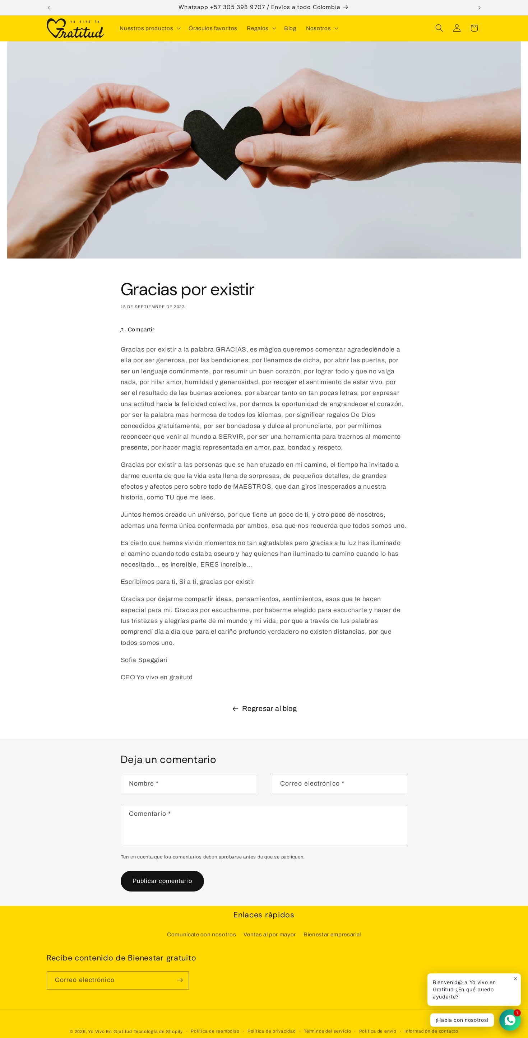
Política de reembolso (215, 1030)
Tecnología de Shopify (158, 1031)
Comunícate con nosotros (201, 934)
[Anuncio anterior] (49, 7)
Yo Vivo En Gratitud (110, 1031)
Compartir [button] (141, 329)
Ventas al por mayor (270, 934)
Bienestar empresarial (332, 934)
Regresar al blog (269, 708)
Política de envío (378, 1030)
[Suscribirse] (180, 980)
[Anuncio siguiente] (479, 7)
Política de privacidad (271, 1030)
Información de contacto (431, 1030)
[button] (149, 28)
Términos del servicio (327, 1030)
